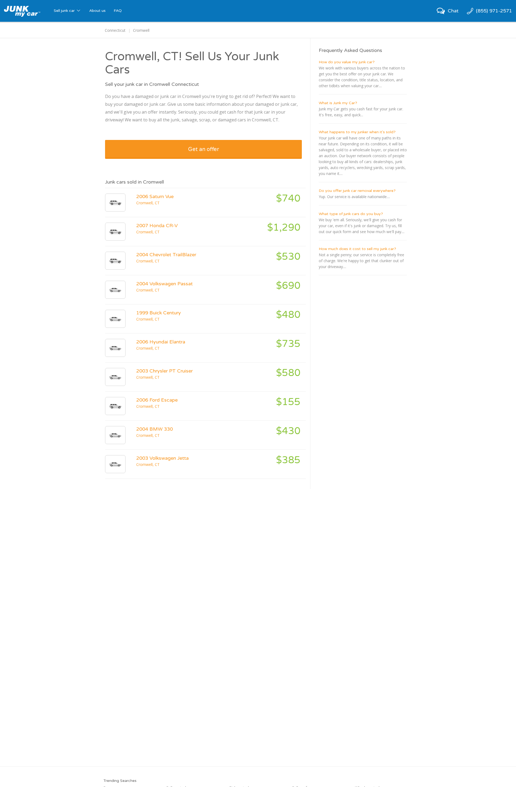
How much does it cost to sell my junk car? (357, 249)
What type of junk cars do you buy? (351, 214)
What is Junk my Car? (338, 103)
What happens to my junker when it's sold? (357, 132)
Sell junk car (65, 10)
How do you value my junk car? (347, 62)
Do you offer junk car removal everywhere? (357, 190)
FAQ (118, 10)
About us (97, 10)
